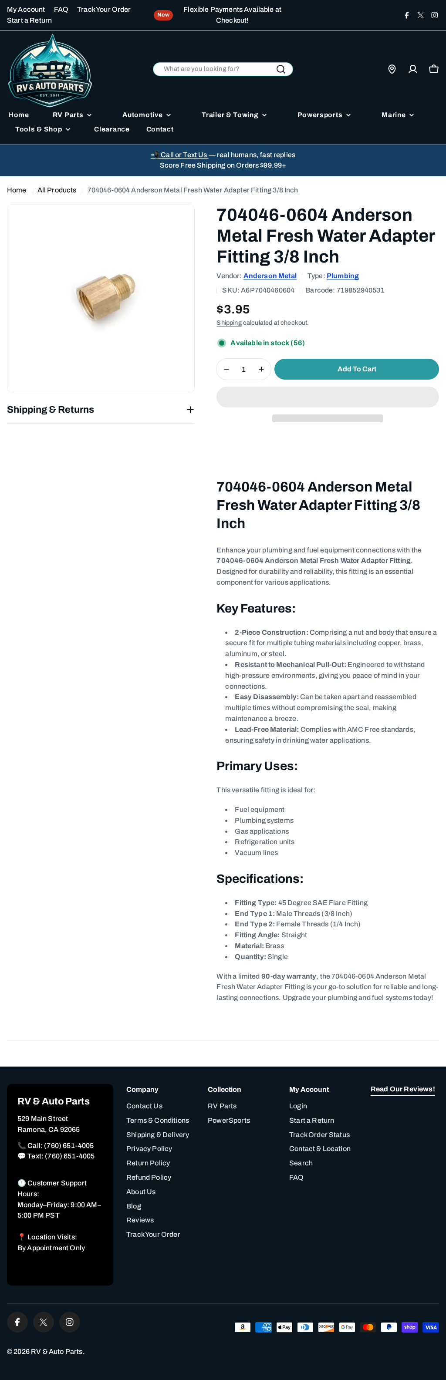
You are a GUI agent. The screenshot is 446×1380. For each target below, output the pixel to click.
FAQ (61, 9)
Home (17, 190)
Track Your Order (104, 9)
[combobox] (223, 69)
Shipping (228, 322)
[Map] (392, 69)
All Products (57, 190)
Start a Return (29, 20)
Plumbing (343, 275)
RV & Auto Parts (56, 1351)
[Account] (413, 69)
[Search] (281, 69)
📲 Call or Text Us (180, 154)
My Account (26, 9)
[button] (327, 397)
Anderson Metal (270, 275)
